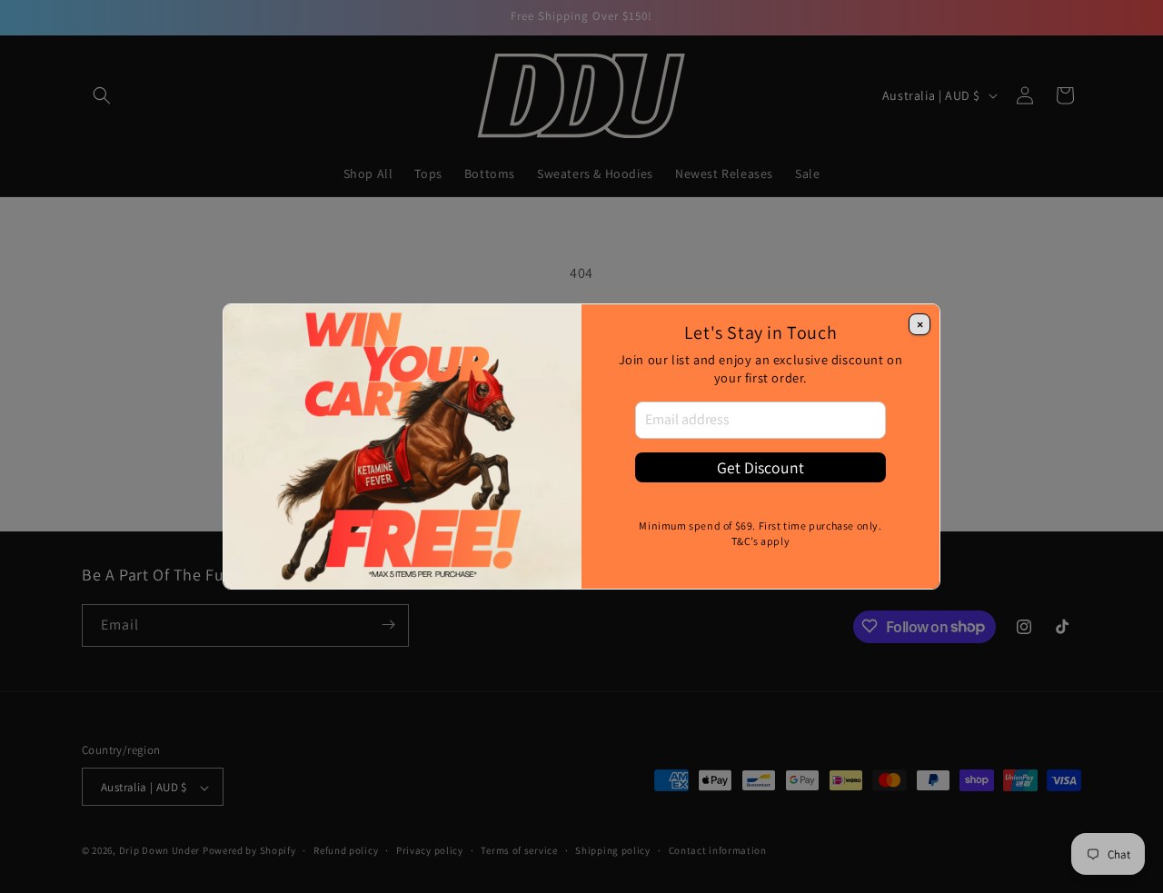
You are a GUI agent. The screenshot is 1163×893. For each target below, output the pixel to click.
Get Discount (760, 467)
